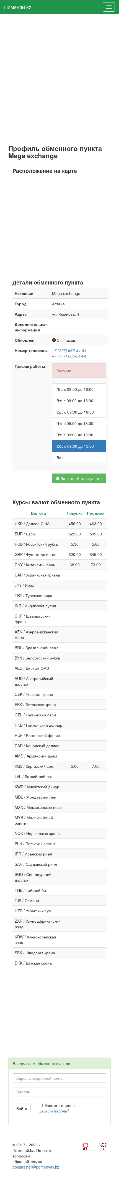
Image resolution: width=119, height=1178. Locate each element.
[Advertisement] (59, 79)
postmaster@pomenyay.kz (35, 1167)
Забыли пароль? (54, 1111)
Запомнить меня (60, 1105)
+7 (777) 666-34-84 (69, 350)
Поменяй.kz (17, 7)
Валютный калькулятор (81, 478)
